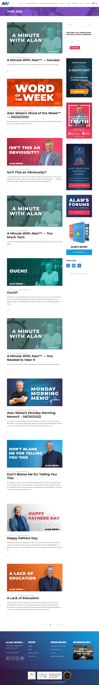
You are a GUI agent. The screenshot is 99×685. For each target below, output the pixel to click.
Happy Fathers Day (22, 538)
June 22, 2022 (10, 110)
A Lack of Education (23, 598)
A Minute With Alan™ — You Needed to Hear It (30, 358)
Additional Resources (57, 656)
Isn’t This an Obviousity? (26, 172)
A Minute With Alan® (21, 57)
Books (30, 646)
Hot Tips (53, 653)
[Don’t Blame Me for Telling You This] (34, 454)
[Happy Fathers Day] (34, 517)
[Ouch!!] (34, 272)
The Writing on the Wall (58, 646)
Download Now (79, 185)
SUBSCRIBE (75, 47)
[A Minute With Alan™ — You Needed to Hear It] (34, 333)
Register (79, 212)
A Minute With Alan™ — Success (33, 60)
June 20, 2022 (10, 353)
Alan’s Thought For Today (23, 169)
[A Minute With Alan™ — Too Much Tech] (34, 211)
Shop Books (78, 252)
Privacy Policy (48, 682)
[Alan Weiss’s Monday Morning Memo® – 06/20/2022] (34, 392)
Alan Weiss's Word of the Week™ (24, 110)
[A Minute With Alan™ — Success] (34, 37)
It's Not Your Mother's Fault (22, 289)
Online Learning (33, 653)
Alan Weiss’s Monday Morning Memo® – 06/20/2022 (31, 414)
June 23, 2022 (10, 57)
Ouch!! (12, 292)
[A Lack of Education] (34, 577)
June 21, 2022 (10, 230)
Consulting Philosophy (22, 471)
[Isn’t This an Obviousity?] (34, 152)
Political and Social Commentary (24, 595)
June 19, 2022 (10, 535)
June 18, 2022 (10, 595)
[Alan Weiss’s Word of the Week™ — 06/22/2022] (34, 92)
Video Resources (56, 649)
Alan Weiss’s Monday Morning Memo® (26, 410)
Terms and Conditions (58, 682)
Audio (30, 649)
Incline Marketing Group (60, 681)
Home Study (32, 656)
